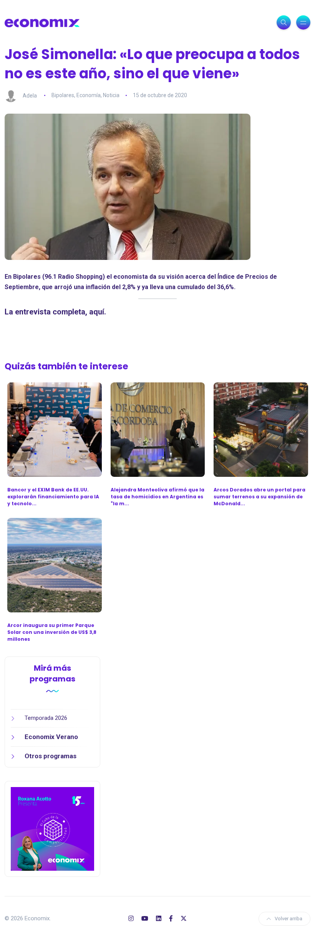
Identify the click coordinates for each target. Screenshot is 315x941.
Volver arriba (288, 918)
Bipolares (62, 95)
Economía (88, 95)
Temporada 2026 (46, 717)
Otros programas (50, 756)
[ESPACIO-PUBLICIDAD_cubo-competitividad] (52, 828)
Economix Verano (51, 737)
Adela (30, 95)
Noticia (111, 95)
